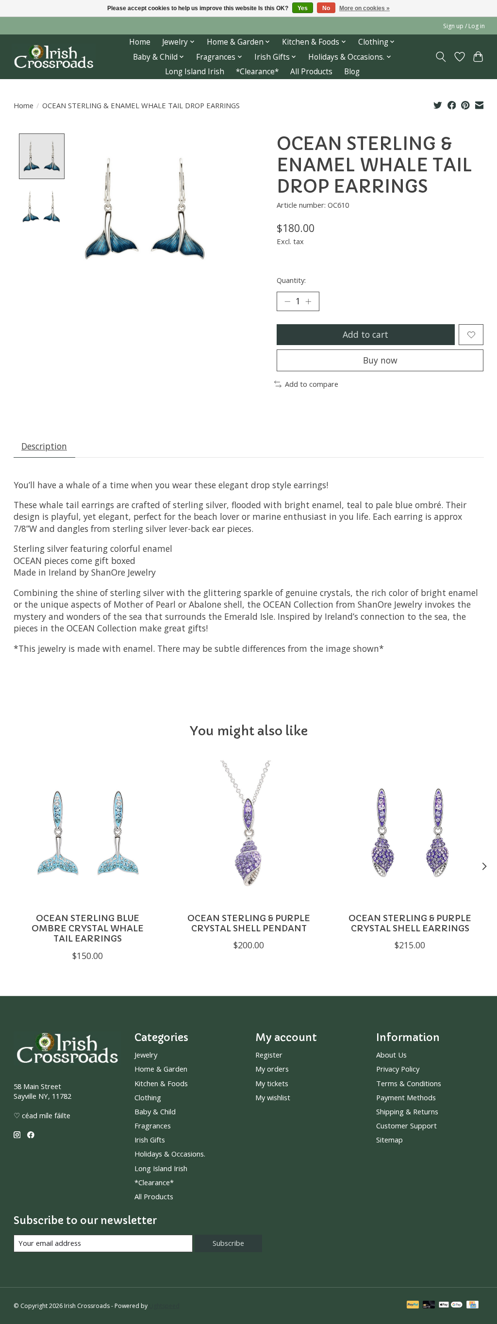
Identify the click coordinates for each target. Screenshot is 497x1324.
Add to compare (311, 384)
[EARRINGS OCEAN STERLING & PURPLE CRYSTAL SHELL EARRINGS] (410, 832)
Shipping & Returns (407, 1111)
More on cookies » (364, 8)
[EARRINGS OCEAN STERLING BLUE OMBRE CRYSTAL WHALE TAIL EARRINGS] (88, 832)
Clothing (147, 1097)
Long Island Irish (194, 71)
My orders (272, 1069)
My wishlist (272, 1097)
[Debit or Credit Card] (429, 1305)
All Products (311, 71)
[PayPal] (413, 1305)
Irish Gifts (149, 1139)
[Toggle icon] (440, 57)
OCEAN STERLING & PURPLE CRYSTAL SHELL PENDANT (248, 923)
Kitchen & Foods (161, 1083)
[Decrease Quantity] (287, 301)
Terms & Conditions (408, 1083)
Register (268, 1054)
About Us (391, 1054)
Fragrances (152, 1125)
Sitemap (389, 1139)
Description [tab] (44, 446)
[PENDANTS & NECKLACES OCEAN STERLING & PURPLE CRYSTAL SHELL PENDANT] (249, 832)
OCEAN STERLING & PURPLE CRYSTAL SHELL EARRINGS (409, 923)
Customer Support (406, 1125)
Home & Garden (160, 1069)
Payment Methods (406, 1097)
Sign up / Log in (464, 26)
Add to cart (365, 334)
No (326, 8)
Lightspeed (164, 1306)
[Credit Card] (472, 1305)
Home (139, 42)
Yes (303, 8)
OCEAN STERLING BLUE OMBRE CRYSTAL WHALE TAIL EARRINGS (87, 928)
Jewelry (145, 1054)
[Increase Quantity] (308, 301)
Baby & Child (155, 1111)
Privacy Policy (397, 1069)
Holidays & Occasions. (169, 1153)
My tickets (271, 1083)
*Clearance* (257, 71)
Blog (352, 71)
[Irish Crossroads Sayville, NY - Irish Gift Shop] (54, 57)
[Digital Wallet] (451, 1305)
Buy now (380, 360)
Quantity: (291, 280)
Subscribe (228, 1243)
